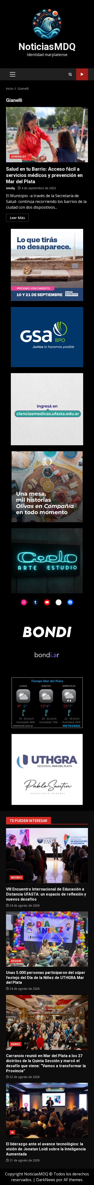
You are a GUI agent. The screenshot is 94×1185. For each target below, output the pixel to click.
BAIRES (15, 1044)
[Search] (70, 74)
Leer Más (17, 217)
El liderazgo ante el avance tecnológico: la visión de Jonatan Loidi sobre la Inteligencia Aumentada (47, 1110)
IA (12, 1132)
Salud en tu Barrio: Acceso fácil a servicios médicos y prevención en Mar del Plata (47, 134)
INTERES (16, 877)
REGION (16, 961)
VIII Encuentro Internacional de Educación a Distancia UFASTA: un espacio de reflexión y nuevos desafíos (47, 855)
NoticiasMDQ (47, 46)
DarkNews (45, 1179)
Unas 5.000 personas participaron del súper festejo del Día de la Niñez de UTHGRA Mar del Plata (47, 939)
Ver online (82, 74)
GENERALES (18, 156)
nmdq (10, 188)
